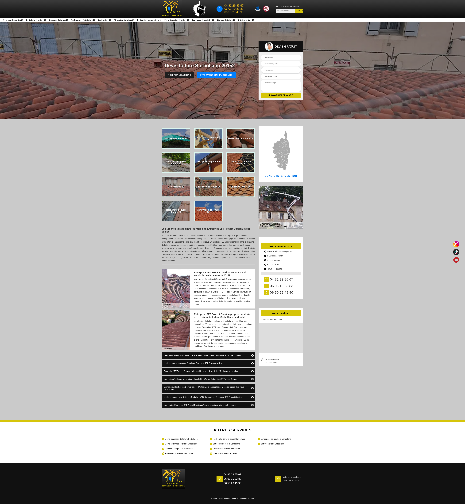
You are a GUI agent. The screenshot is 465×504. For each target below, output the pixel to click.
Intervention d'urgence (216, 75)
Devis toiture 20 (104, 20)
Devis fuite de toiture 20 (36, 20)
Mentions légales (247, 499)
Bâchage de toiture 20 (226, 20)
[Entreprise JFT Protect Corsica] (172, 9)
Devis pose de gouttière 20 (203, 20)
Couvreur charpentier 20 (13, 20)
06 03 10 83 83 (234, 8)
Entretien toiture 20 (246, 20)
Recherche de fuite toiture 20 (83, 20)
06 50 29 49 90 (234, 12)
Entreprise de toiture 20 (58, 20)
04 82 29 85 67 (234, 5)
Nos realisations (179, 75)
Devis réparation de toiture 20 (176, 20)
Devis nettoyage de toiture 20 (149, 20)
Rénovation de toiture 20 (124, 20)
